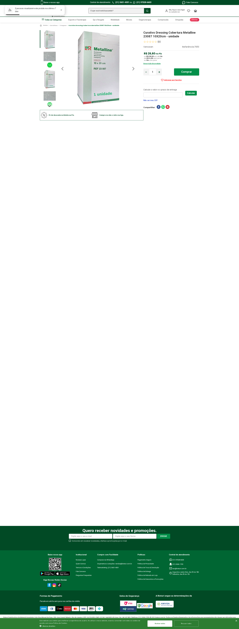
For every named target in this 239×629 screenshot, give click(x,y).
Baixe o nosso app (51, 2)
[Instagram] (53, 585)
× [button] (236, 621)
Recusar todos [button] (186, 623)
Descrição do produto (152, 63)
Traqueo (63, 25)
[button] (91, 625)
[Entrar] (175, 11)
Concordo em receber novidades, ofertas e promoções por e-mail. (99, 541)
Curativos (54, 25)
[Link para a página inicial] (44, 25)
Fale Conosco (192, 2)
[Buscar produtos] (147, 10)
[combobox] (119, 11)
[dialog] (119, 623)
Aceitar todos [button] (160, 623)
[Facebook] (48, 585)
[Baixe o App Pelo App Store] (62, 574)
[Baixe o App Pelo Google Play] (47, 574)
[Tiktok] (60, 585)
